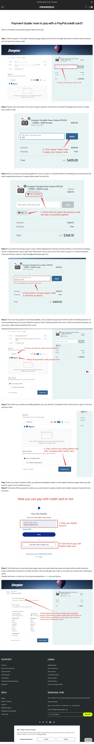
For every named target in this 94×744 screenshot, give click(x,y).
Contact (3, 665)
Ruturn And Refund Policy (55, 684)
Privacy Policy (52, 671)
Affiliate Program (6, 708)
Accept (46, 739)
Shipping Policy (52, 665)
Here (47, 576)
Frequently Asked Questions (9, 681)
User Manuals (5, 674)
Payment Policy (52, 681)
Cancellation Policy (53, 674)
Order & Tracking (6, 701)
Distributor (4, 684)
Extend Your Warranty (7, 668)
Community (4, 714)
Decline (66, 739)
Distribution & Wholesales (8, 711)
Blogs (3, 698)
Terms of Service (53, 668)
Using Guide (5, 678)
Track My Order (5, 671)
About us (4, 704)
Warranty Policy (52, 678)
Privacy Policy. (42, 734)
